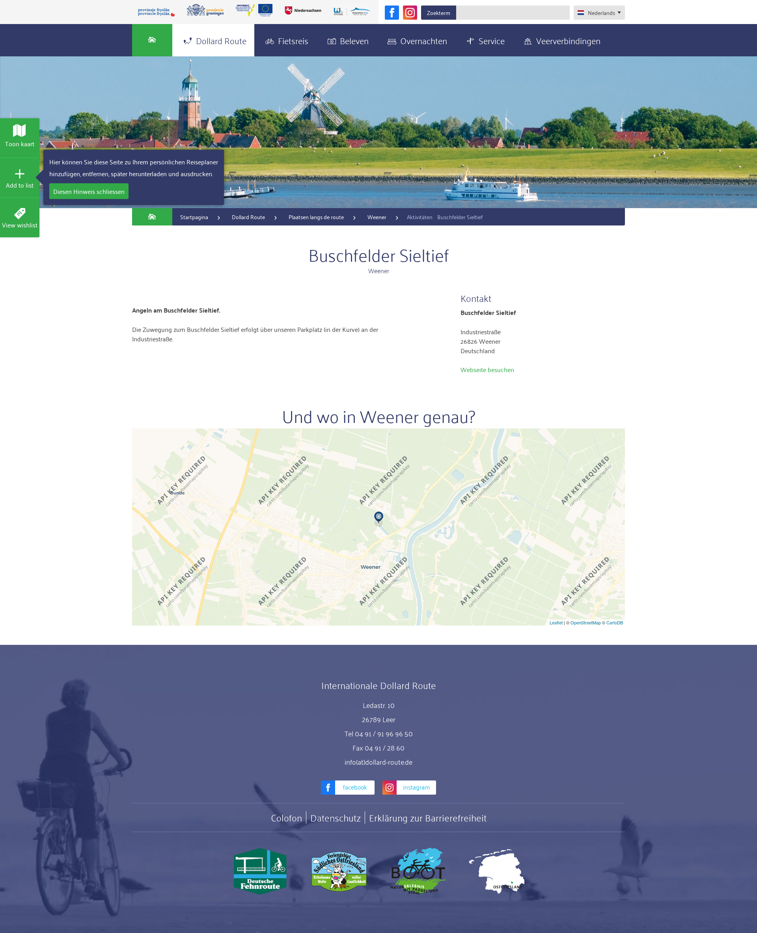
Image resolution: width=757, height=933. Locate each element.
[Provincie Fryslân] (156, 12)
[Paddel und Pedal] (417, 871)
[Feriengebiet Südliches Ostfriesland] (339, 871)
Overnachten (423, 40)
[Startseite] (152, 216)
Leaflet (556, 622)
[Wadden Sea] (351, 12)
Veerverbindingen (568, 40)
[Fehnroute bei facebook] (392, 13)
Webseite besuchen (487, 369)
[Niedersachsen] (302, 10)
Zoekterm (438, 12)
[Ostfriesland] (496, 871)
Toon (19, 143)
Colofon (286, 817)
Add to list (20, 184)
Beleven (354, 40)
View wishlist (19, 224)
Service (492, 40)
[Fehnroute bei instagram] (410, 13)
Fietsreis (293, 40)
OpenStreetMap (586, 622)
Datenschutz (335, 817)
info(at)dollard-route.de (378, 761)
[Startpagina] (152, 40)
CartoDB (614, 622)
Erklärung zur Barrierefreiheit (428, 817)
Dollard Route (221, 40)
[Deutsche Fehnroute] (260, 871)
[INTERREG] (254, 10)
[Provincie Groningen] (205, 10)
